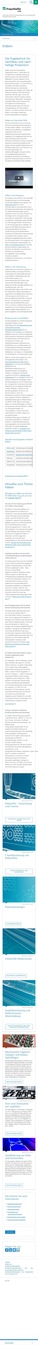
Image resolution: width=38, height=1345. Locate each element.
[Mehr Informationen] (19, 1041)
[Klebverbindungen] (19, 890)
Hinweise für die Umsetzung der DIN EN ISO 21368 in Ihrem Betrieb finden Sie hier (18, 431)
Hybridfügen (10, 451)
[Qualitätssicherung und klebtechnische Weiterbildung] (19, 993)
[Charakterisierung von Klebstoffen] (19, 838)
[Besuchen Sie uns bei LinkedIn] (10, 1250)
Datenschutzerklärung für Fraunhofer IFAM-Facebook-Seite (19, 1273)
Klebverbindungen (13, 924)
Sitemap (7, 1262)
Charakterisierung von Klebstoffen (19, 871)
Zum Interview (9, 704)
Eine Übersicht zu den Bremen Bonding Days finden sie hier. (17, 644)
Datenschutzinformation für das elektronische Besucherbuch (19, 1269)
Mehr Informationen (14, 1081)
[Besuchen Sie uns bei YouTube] (14, 1250)
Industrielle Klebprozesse (16, 975)
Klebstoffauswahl (10, 205)
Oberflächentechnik (13, 1209)
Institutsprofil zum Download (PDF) (15, 476)
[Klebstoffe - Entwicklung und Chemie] (19, 786)
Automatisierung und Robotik (16, 1220)
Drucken (10, 1232)
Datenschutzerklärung (12, 1266)
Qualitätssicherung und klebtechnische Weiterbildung (19, 1026)
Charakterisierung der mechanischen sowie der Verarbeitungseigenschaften (18, 327)
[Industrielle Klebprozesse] (19, 941)
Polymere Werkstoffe (14, 1206)
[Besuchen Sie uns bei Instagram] (18, 1250)
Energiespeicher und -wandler (16, 1217)
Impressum (8, 1264)
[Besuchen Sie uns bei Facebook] (6, 1250)
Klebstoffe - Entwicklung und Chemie (19, 819)
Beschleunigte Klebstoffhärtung (25, 455)
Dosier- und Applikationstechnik (15, 245)
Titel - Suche (31, 2)
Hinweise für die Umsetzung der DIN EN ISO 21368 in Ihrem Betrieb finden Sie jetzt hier (18, 545)
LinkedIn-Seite (13, 498)
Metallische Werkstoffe (15, 1204)
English (23, 2)
